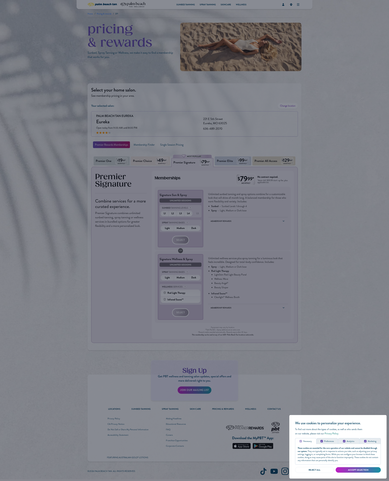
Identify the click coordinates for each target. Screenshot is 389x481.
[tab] (305, 441)
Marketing (372, 441)
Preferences (329, 441)
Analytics (350, 441)
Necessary (307, 441)
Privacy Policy (331, 433)
